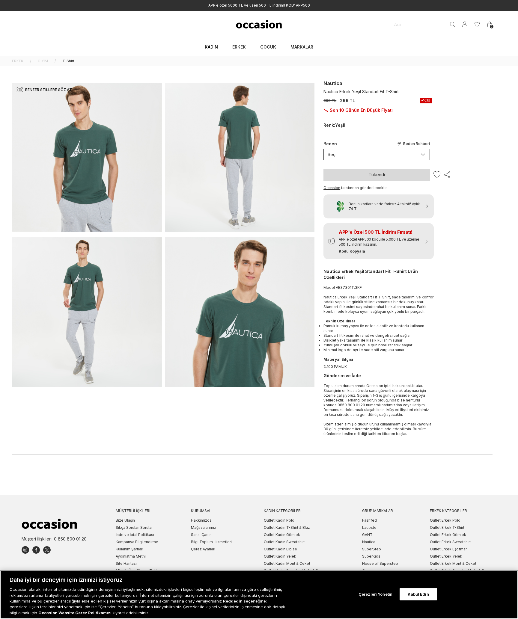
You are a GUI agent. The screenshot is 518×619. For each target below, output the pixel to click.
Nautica (332, 83)
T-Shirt (68, 61)
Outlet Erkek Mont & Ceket (453, 563)
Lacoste (369, 527)
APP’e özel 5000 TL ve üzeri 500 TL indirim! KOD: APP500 (259, 5)
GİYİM (43, 61)
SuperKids (371, 556)
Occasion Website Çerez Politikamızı (75, 612)
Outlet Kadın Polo (279, 520)
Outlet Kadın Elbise (280, 549)
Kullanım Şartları (129, 549)
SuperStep (371, 549)
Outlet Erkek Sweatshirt (450, 542)
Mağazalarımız (203, 527)
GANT (367, 534)
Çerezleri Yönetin (375, 593)
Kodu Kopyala (352, 251)
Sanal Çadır (201, 534)
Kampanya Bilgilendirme (137, 542)
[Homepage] (259, 24)
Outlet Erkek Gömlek (448, 534)
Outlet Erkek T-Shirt (447, 527)
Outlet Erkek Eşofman (449, 549)
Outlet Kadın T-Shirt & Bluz (287, 527)
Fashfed (369, 520)
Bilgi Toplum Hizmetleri (211, 542)
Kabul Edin (418, 593)
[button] (378, 241)
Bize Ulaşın (125, 520)
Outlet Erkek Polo (445, 520)
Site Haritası (126, 563)
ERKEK (17, 61)
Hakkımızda (201, 520)
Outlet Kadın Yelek (280, 556)
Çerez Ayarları (203, 549)
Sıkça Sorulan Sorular (134, 527)
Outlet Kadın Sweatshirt (284, 542)
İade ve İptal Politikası (135, 534)
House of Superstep (380, 563)
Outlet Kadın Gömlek (282, 534)
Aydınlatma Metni (131, 556)
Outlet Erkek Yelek (446, 556)
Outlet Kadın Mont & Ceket (287, 563)
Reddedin (233, 601)
